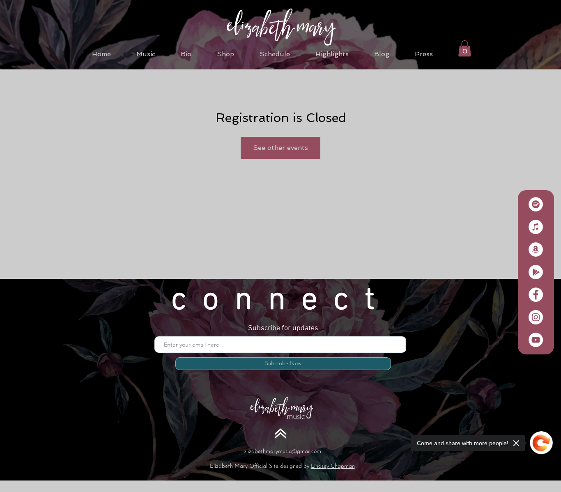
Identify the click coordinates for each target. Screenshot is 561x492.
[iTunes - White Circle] (536, 227)
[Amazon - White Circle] (536, 249)
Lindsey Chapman (333, 466)
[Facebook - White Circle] (536, 294)
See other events (280, 148)
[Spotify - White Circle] (536, 204)
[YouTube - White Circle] (536, 340)
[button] (464, 48)
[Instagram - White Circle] (536, 317)
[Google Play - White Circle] (536, 272)
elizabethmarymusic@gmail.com (282, 451)
